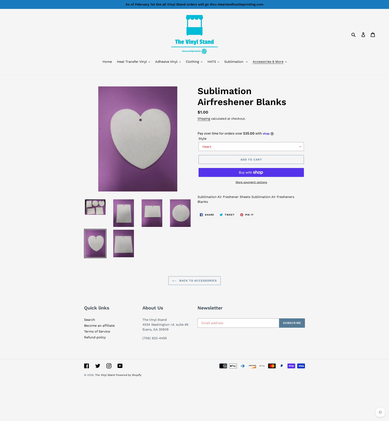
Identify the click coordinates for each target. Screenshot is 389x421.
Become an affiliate (99, 325)
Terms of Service (97, 331)
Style (202, 138)
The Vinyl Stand (105, 374)
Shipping (204, 118)
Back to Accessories (197, 280)
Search (89, 320)
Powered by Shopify (128, 374)
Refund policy (95, 337)
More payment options (251, 182)
